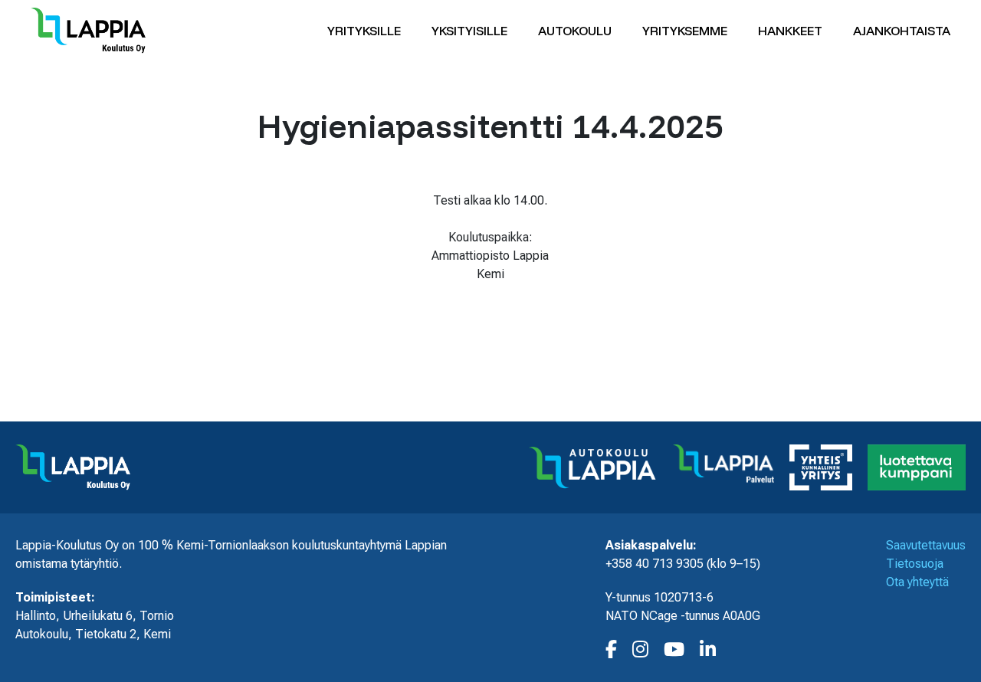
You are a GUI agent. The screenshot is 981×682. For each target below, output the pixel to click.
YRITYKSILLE (364, 30)
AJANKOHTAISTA (901, 30)
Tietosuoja (914, 563)
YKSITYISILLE (469, 30)
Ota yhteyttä (917, 582)
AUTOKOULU (575, 30)
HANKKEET (790, 30)
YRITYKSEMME (684, 30)
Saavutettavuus (926, 545)
